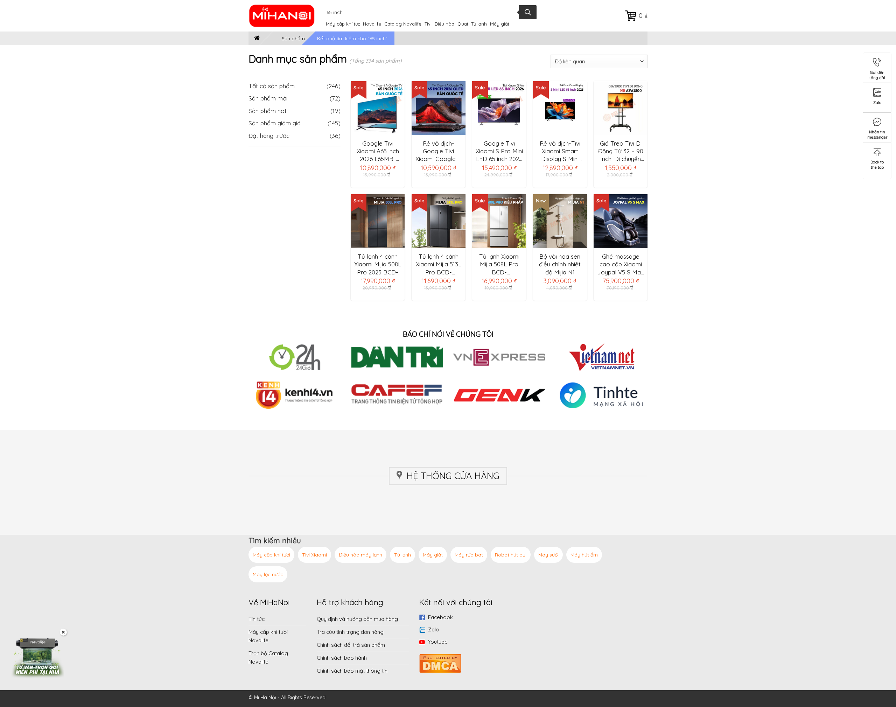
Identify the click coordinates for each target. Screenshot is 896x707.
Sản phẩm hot (267, 110)
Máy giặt (499, 24)
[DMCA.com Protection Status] (440, 662)
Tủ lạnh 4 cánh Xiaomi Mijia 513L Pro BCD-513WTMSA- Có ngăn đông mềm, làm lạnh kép (438, 264)
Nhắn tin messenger (877, 133)
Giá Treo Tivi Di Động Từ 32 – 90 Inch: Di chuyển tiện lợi (620, 151)
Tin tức (256, 619)
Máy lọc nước (268, 574)
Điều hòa (444, 24)
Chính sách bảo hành (342, 657)
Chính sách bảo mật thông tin (352, 670)
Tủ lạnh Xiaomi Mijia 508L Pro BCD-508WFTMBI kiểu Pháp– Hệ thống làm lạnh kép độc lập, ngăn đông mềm (499, 264)
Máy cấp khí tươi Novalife (353, 24)
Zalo (433, 629)
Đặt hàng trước (268, 135)
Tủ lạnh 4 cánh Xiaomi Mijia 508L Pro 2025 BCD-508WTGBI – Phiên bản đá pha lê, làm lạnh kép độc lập (377, 264)
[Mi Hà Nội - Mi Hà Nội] (286, 15)
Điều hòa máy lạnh (360, 555)
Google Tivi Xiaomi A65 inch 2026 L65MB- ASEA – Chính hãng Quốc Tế (378, 151)
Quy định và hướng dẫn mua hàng (357, 619)
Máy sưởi (548, 555)
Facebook (440, 617)
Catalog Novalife (402, 24)
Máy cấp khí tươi (271, 555)
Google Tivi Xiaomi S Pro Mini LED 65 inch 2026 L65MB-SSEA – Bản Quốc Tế (499, 151)
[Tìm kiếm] (528, 12)
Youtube (438, 641)
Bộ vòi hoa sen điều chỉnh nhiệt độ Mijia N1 (560, 264)
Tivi (428, 24)
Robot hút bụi (510, 555)
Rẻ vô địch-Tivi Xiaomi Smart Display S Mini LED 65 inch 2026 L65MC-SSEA (560, 151)
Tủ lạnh (479, 24)
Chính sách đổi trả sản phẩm (351, 645)
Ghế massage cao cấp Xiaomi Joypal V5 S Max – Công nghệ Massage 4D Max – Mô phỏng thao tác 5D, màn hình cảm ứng (620, 264)
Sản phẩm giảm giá (274, 123)
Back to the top (877, 163)
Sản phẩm (293, 38)
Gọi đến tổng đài (877, 73)
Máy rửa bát (469, 555)
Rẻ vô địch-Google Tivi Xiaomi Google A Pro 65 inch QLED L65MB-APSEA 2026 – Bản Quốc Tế (438, 151)
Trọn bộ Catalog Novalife (268, 657)
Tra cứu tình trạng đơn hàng (350, 632)
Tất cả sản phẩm (294, 86)
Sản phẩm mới (267, 98)
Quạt (462, 24)
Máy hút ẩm (584, 555)
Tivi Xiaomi (314, 555)
